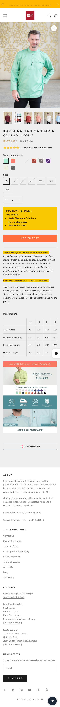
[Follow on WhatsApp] (46, 690)
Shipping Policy (11, 546)
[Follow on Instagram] (21, 690)
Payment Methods (12, 541)
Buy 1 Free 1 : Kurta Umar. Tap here (30, 4)
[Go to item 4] (38, 117)
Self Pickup (8, 577)
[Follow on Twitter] (13, 690)
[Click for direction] (12, 622)
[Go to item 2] (17, 117)
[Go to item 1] (7, 117)
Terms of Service (11, 561)
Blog (5, 572)
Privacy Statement (12, 556)
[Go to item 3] (28, 117)
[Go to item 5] (48, 117)
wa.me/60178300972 (13, 597)
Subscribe (15, 678)
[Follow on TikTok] (38, 690)
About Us (8, 567)
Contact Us (8, 535)
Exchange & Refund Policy (16, 551)
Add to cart (30, 238)
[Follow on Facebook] (4, 690)
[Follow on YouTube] (29, 690)
